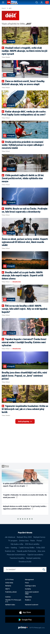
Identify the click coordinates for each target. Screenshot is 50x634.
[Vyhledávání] (36, 2)
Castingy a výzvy (30, 586)
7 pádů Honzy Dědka (26, 548)
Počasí (39, 541)
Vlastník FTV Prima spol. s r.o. (13, 600)
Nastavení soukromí (31, 605)
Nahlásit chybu (10, 605)
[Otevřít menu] (3, 2)
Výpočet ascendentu (35, 555)
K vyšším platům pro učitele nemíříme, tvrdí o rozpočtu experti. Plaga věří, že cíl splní (23, 485)
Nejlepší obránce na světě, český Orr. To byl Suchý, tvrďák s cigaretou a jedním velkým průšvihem (24, 507)
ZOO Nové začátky (32, 544)
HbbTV (7, 589)
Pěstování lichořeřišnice (16, 555)
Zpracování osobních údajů (32, 593)
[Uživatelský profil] (41, 2)
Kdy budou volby (17, 544)
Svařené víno (10, 551)
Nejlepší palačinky (33, 558)
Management (29, 579)
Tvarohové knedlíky (17, 558)
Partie (32, 541)
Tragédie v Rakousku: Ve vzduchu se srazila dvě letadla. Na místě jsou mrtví (25, 496)
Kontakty (28, 589)
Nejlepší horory (39, 537)
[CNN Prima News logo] (12, 2)
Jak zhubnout (10, 537)
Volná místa (9, 583)
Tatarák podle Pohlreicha (26, 551)
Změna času (24, 541)
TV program (12, 541)
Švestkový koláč (25, 562)
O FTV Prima (9, 579)
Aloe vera (41, 551)
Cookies (8, 597)
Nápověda (28, 597)
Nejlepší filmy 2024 (24, 537)
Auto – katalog (11, 548)
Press (27, 583)
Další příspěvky (24, 421)
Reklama (8, 586)
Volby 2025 (40, 548)
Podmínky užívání (11, 592)
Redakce (28, 600)
